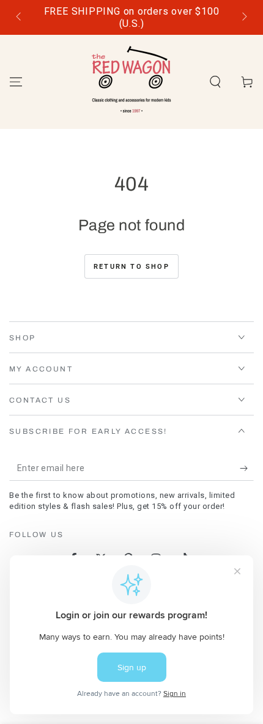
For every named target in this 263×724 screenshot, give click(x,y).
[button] (215, 81)
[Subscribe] (247, 468)
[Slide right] (243, 18)
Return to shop (131, 267)
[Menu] (16, 81)
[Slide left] (19, 18)
